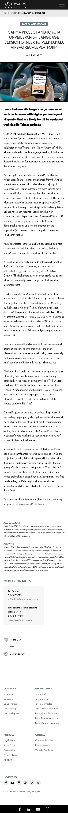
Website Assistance (44, 749)
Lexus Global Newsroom (47, 713)
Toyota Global (41, 698)
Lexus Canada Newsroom (47, 723)
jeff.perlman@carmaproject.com (23, 599)
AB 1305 (7, 759)
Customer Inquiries (44, 740)
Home (6, 13)
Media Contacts (42, 745)
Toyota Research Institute (46, 708)
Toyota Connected (43, 703)
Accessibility (9, 749)
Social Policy (9, 745)
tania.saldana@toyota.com (20, 619)
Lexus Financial (10, 703)
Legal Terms (9, 740)
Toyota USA (40, 693)
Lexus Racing (9, 708)
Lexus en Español (11, 713)
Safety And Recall (34, 13)
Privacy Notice (10, 754)
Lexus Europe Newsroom (47, 718)
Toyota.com (8, 693)
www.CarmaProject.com (31, 504)
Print (12, 646)
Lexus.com (8, 698)
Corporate (17, 13)
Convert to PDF (17, 653)
